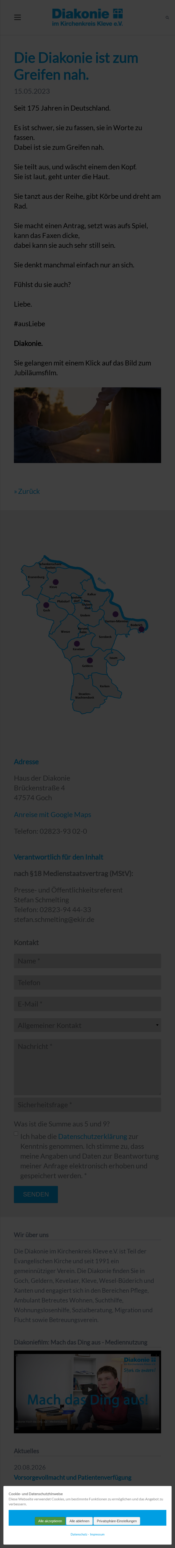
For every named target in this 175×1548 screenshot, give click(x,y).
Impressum (97, 1534)
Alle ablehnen (79, 1521)
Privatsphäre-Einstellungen (117, 1521)
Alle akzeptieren (50, 1521)
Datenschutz (79, 1534)
